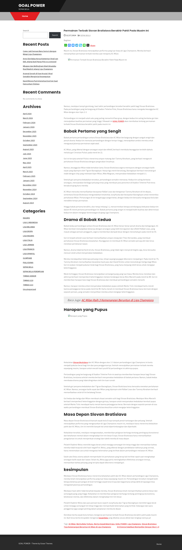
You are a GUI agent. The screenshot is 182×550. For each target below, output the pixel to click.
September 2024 (30, 198)
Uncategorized (29, 289)
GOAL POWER (32, 5)
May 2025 (27, 162)
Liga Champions (134, 524)
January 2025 (28, 180)
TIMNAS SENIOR (29, 276)
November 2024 (29, 189)
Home (25, 16)
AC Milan (72, 524)
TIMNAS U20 (28, 280)
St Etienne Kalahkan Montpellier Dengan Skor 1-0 (138, 527)
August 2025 (28, 149)
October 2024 (29, 194)
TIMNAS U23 (28, 285)
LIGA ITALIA (27, 240)
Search (26, 30)
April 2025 (27, 167)
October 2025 (29, 140)
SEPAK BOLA (85, 35)
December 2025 (29, 131)
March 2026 (28, 118)
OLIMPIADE (27, 258)
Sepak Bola (103, 518)
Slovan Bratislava (80, 362)
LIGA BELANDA (29, 227)
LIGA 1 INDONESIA (30, 222)
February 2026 (29, 122)
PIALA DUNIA (28, 262)
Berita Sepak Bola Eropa (104, 524)
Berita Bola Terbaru (85, 524)
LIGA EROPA (28, 231)
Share (92, 45)
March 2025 (28, 171)
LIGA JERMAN (28, 244)
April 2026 (27, 113)
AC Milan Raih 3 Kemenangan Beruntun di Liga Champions (117, 300)
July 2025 (27, 153)
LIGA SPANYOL (29, 253)
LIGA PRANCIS (28, 249)
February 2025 (29, 176)
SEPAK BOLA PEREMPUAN (33, 271)
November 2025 (29, 136)
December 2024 (29, 185)
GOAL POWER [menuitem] (118, 121)
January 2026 (28, 127)
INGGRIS (26, 218)
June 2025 (27, 158)
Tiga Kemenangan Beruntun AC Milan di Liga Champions (87, 527)
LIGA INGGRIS (28, 235)
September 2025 (30, 145)
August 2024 (28, 203)
